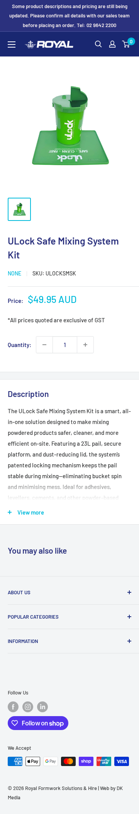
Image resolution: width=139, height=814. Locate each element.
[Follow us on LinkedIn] (42, 706)
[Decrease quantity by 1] (44, 345)
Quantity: (19, 344)
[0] (126, 44)
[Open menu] (11, 44)
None (14, 273)
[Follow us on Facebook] (13, 706)
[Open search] (98, 44)
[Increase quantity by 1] (85, 345)
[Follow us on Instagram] (27, 706)
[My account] (112, 44)
